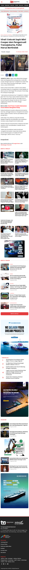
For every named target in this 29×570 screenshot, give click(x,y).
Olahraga (12, 293)
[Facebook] (4, 564)
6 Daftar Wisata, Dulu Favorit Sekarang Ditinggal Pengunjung (15, 367)
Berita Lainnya (14, 313)
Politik (16, 5)
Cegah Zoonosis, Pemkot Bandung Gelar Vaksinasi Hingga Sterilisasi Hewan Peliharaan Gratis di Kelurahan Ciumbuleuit (16, 372)
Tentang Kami (4, 542)
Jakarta (3, 558)
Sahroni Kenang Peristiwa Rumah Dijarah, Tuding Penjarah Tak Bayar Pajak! (7, 201)
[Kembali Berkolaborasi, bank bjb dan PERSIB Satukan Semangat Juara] (5, 460)
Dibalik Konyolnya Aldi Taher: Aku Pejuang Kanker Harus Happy (21, 235)
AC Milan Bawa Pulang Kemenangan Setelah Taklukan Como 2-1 (15, 363)
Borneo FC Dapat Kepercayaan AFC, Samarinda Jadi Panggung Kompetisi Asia (18, 296)
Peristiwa (10, 34)
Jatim (15, 560)
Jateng (15, 558)
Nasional (7, 5)
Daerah (12, 5)
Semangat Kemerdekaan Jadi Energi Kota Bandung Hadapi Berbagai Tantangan (19, 433)
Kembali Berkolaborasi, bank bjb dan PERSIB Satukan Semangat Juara (19, 459)
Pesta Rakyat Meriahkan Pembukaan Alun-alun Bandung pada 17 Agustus (19, 424)
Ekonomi (21, 5)
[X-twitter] (6, 564)
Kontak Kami (4, 550)
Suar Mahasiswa (5, 11)
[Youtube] (8, 564)
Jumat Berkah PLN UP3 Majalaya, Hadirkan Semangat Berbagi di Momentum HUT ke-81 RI (18, 267)
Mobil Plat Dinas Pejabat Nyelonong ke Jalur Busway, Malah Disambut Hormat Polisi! (7, 161)
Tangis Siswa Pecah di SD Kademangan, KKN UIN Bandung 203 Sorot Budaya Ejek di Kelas (18, 306)
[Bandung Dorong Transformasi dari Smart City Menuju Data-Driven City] (5, 468)
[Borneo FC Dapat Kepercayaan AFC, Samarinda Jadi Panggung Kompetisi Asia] (5, 296)
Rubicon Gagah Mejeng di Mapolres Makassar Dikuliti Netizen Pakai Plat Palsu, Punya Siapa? (21, 187)
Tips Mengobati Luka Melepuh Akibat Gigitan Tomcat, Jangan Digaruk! (15, 360)
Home (2, 5)
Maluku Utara (11, 561)
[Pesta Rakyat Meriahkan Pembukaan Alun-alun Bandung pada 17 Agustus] (5, 426)
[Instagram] (2, 564)
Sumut (19, 560)
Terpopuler (5, 357)
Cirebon (3, 561)
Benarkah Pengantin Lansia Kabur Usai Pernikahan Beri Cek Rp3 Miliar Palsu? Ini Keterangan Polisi (7, 236)
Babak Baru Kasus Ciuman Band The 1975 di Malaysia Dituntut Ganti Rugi (21, 201)
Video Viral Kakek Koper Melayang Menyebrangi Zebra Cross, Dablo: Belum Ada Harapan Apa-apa (21, 214)
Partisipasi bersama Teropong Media (14, 8)
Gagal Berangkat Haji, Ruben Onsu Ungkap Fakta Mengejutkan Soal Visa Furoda (21, 161)
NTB (6, 561)
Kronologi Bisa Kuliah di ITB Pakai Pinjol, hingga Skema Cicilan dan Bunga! (21, 174)
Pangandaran (4, 560)
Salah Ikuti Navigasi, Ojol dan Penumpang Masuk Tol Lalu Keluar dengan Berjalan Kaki (7, 222)
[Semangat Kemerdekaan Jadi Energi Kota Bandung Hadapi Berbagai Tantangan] (5, 434)
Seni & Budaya (13, 11)
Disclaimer (3, 552)
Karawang (10, 560)
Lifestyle (26, 5)
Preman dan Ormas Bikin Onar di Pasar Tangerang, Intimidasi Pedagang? (7, 174)
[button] (2, 2)
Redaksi (3, 548)
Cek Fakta (20, 11)
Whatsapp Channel (6, 145)
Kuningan (10, 558)
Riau (6, 558)
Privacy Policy (4, 544)
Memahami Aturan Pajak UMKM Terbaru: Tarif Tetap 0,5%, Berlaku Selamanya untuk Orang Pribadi (18, 287)
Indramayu (24, 560)
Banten (19, 558)
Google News (16, 143)
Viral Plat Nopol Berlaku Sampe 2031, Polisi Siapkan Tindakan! (7, 187)
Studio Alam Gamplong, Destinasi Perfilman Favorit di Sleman (14, 377)
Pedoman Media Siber (6, 546)
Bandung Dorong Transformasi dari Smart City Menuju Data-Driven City (18, 466)
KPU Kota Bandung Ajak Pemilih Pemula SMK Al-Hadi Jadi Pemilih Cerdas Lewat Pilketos (18, 277)
